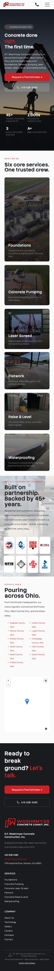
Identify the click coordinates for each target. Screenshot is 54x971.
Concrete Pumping (25, 292)
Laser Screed (20, 335)
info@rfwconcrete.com (15, 859)
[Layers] (46, 681)
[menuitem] (26, 879)
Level (26, 416)
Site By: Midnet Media (27, 963)
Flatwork (16, 376)
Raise (13, 416)
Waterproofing (21, 457)
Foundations (19, 245)
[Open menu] (47, 4)
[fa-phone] (37, 6)
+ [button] (8, 681)
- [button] (8, 684)
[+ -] (26, 704)
